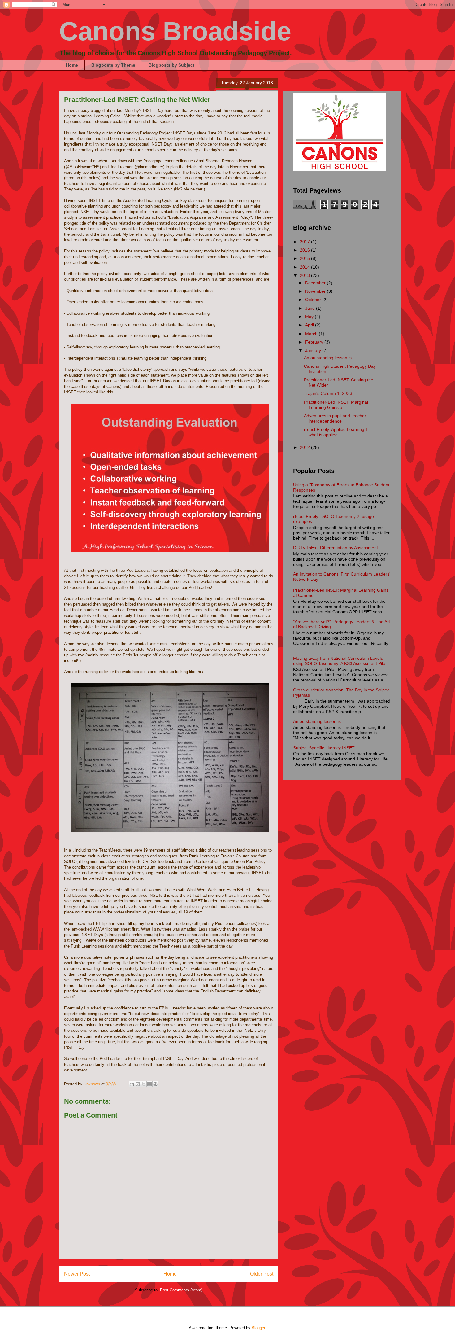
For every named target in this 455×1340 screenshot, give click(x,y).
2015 (305, 258)
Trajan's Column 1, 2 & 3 (328, 393)
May (310, 316)
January (313, 350)
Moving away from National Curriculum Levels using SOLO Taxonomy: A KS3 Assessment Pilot (340, 661)
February (314, 341)
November (316, 291)
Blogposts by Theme (113, 65)
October (313, 299)
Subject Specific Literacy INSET (324, 747)
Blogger (258, 1327)
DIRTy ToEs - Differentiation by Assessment (335, 547)
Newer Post (77, 1274)
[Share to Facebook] (149, 1084)
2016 (305, 249)
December (316, 282)
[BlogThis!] (138, 1084)
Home (72, 65)
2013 (305, 275)
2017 (305, 241)
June (310, 308)
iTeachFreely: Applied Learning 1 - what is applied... (337, 432)
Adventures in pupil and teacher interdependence (335, 418)
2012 (305, 447)
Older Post (261, 1274)
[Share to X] (144, 1084)
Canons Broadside (175, 31)
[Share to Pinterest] (155, 1084)
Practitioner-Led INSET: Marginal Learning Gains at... (336, 405)
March (312, 333)
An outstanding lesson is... (329, 357)
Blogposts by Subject (171, 65)
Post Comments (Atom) (181, 1290)
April (310, 324)
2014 (305, 267)
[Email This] (132, 1084)
